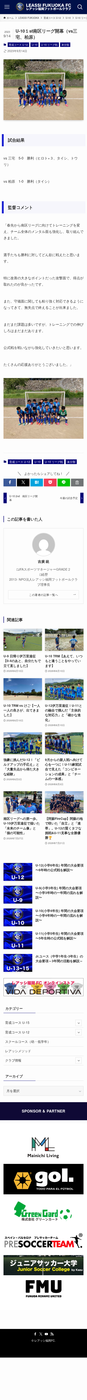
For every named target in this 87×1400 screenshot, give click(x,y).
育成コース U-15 (17, 1022)
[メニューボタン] (7, 7)
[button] (9, 482)
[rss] (52, 1334)
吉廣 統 (43, 562)
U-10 (34, 44)
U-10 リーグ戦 (49, 44)
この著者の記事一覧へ (43, 595)
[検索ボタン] (80, 7)
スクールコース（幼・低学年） (28, 1041)
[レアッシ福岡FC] (43, 7)
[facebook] (35, 1334)
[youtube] (46, 1334)
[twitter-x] (41, 1334)
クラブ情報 (13, 1060)
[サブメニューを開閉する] (78, 1023)
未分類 (65, 44)
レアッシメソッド (18, 1051)
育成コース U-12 (18, 44)
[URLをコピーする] (77, 482)
